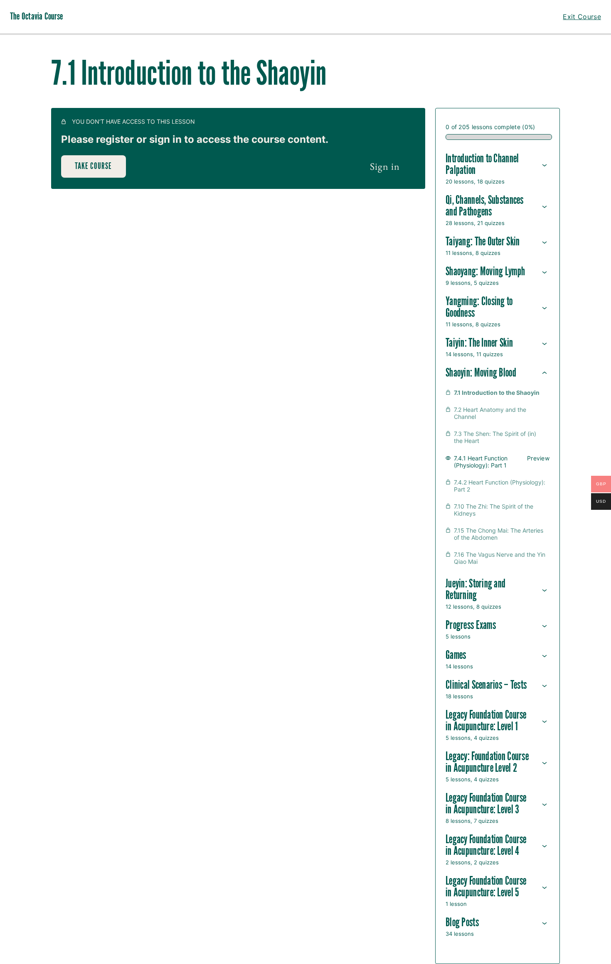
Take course (93, 166)
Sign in (385, 166)
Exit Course (582, 16)
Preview (538, 458)
